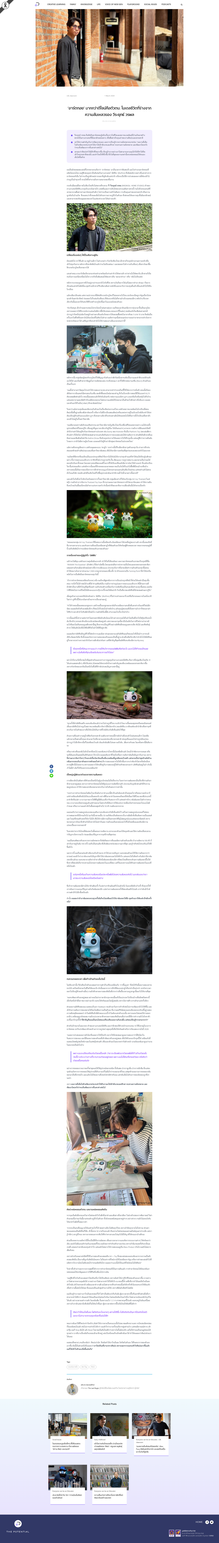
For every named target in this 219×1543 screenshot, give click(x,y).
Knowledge (86, 4)
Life (98, 4)
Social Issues (150, 4)
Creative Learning (56, 4)
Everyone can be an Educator (146, 1440)
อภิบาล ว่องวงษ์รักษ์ (110, 121)
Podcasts (166, 4)
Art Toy (84, 1367)
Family (73, 4)
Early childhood (99, 1440)
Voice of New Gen (114, 4)
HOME (199, 1522)
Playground (133, 4)
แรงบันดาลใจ (73, 1367)
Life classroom (72, 96)
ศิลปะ (93, 1367)
